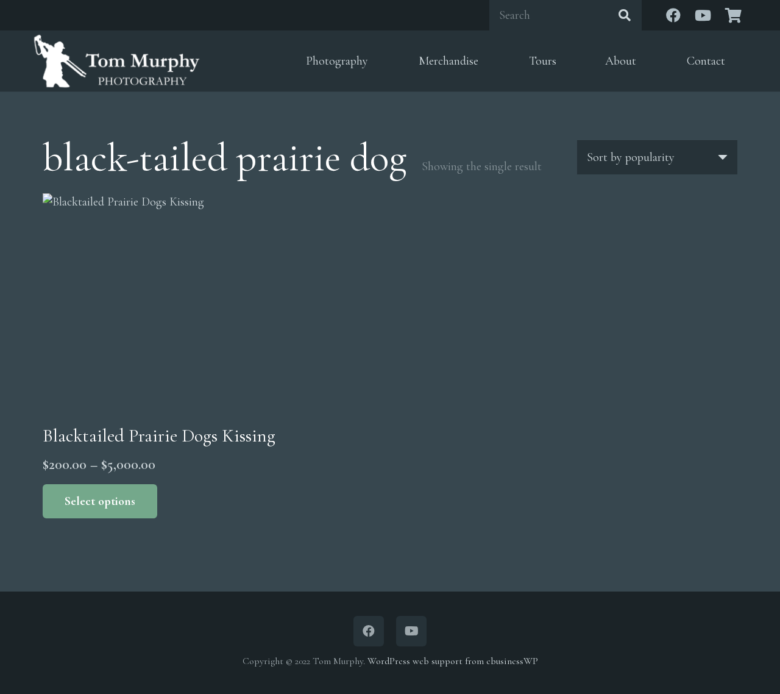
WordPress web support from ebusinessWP (452, 661)
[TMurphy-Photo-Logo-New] (116, 60)
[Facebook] (673, 15)
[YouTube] (702, 15)
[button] (377, 61)
